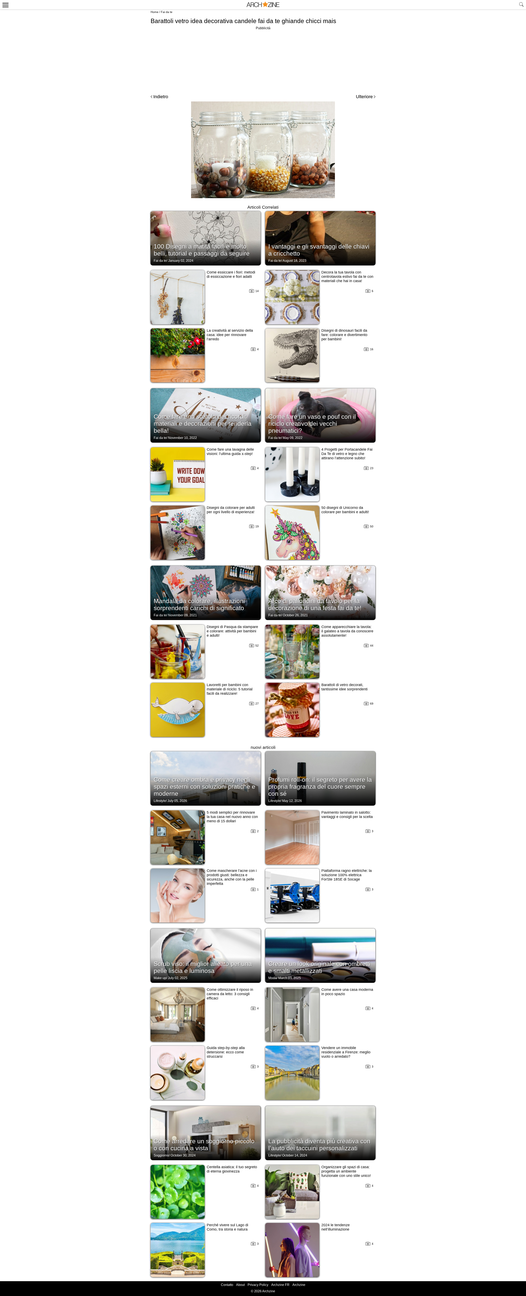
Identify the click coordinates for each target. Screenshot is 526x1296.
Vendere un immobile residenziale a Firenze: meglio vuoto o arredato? (345, 1052)
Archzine (298, 1285)
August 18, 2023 (294, 260)
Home (154, 12)
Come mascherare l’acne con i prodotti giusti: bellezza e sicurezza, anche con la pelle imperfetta (232, 877)
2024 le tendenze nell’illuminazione (335, 1227)
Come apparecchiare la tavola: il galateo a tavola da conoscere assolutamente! (347, 631)
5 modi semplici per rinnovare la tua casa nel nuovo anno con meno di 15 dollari (232, 816)
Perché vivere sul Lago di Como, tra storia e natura (227, 1227)
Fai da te (166, 12)
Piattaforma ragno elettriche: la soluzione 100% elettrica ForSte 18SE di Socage (346, 875)
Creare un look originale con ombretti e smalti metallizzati (319, 967)
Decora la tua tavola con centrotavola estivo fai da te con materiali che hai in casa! (347, 276)
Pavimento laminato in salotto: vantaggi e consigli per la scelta (347, 814)
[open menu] (5, 4)
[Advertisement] (263, 59)
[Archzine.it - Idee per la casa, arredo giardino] (263, 4)
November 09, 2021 (182, 615)
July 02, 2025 (177, 978)
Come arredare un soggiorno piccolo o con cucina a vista (204, 1145)
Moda (272, 978)
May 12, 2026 (292, 801)
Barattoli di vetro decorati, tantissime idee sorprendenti (344, 687)
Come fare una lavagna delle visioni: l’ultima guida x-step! (230, 451)
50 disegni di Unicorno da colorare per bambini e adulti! (345, 510)
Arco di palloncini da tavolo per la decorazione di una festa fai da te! (314, 604)
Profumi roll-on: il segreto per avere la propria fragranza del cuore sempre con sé (320, 786)
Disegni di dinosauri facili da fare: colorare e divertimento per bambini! (344, 334)
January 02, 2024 (180, 260)
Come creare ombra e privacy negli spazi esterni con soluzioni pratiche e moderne (204, 786)
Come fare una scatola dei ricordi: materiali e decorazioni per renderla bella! (202, 423)
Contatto (227, 1285)
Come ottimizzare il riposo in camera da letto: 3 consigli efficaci (230, 994)
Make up (160, 978)
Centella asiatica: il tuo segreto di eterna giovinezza (232, 1169)
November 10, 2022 (182, 438)
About (240, 1285)
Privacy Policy (258, 1285)
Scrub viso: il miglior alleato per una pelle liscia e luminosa (203, 967)
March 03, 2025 (289, 978)
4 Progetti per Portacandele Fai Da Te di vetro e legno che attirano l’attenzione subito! (347, 453)
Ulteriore (364, 96)
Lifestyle (160, 801)
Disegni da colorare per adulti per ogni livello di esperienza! (231, 510)
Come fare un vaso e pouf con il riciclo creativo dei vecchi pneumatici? (312, 423)
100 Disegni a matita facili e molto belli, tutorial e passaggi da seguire (202, 250)
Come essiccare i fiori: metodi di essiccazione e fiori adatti (231, 274)
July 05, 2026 (177, 801)
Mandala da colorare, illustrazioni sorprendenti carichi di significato (199, 604)
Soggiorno (161, 1155)
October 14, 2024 (294, 1155)
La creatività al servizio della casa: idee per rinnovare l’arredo (230, 334)
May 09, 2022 (292, 438)
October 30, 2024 (183, 1155)
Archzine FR (280, 1285)
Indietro (160, 96)
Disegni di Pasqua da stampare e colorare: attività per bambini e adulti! (232, 631)
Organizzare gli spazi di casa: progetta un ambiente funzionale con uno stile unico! (346, 1171)
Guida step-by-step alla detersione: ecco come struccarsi (226, 1052)
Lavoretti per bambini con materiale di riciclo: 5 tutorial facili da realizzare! (230, 689)
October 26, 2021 (295, 615)
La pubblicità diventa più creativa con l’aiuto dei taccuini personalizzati (319, 1145)
